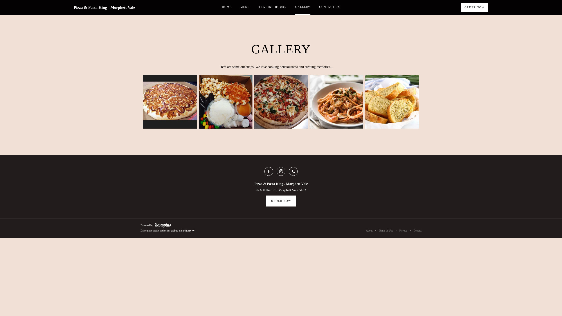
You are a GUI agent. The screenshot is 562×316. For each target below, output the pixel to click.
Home (227, 7)
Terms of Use (386, 230)
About (369, 230)
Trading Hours (272, 7)
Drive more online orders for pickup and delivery (166, 230)
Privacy (403, 230)
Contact (418, 230)
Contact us (329, 7)
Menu (245, 7)
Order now (475, 7)
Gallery (302, 7)
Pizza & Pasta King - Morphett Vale (104, 7)
